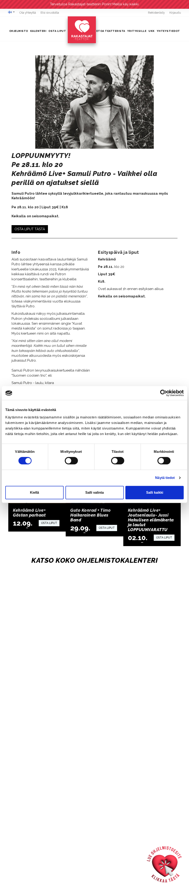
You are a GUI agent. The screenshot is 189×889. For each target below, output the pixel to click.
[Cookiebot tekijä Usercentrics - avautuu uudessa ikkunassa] (163, 393)
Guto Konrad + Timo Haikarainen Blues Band (90, 515)
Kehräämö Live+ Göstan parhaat (29, 512)
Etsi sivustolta (50, 12)
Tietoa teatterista (109, 31)
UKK (151, 31)
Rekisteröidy (156, 12)
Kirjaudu (175, 12)
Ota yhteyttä (27, 12)
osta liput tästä (30, 229)
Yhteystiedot (168, 31)
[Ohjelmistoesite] (164, 864)
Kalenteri (38, 31)
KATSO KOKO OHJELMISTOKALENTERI (94, 560)
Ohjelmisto (18, 31)
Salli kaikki (154, 492)
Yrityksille (137, 31)
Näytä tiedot (165, 478)
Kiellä (34, 492)
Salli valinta (94, 492)
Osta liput (57, 31)
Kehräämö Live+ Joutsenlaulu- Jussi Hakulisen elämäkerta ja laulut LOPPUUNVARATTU (151, 520)
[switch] (71, 460)
